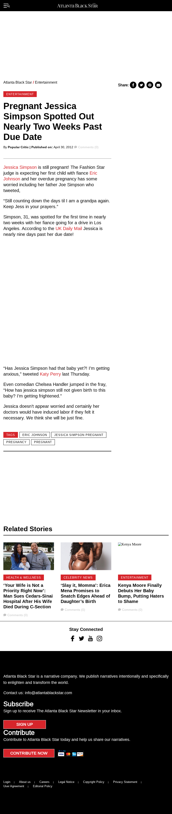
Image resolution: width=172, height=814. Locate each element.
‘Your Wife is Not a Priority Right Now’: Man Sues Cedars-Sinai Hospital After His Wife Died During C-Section (28, 596)
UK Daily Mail (69, 228)
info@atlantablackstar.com (48, 693)
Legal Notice (66, 782)
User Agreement (13, 786)
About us (25, 782)
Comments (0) (88, 147)
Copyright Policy (93, 782)
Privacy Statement (125, 782)
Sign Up (24, 724)
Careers (44, 782)
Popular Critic (18, 147)
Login (6, 782)
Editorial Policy (42, 786)
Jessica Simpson (20, 167)
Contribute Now (28, 753)
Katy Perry (50, 374)
